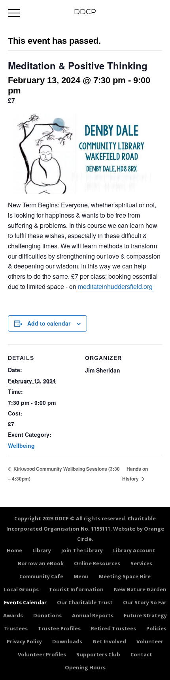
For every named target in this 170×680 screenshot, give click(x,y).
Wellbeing (21, 445)
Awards (13, 615)
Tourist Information (76, 589)
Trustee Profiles (59, 628)
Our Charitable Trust (85, 602)
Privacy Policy (24, 641)
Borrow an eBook (41, 563)
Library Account (134, 550)
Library (41, 550)
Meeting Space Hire (125, 576)
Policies (156, 628)
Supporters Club (98, 654)
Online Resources (97, 563)
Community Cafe (41, 576)
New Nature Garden (140, 589)
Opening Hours (85, 667)
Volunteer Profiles (42, 654)
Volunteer (149, 641)
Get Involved (109, 641)
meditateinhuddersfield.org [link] (115, 286)
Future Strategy (145, 615)
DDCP (85, 11)
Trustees (16, 628)
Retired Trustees (113, 628)
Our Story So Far (144, 602)
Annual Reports (92, 615)
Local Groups (21, 589)
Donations (47, 615)
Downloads (67, 641)
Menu (81, 576)
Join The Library (82, 550)
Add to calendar (48, 323)
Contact (141, 654)
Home (14, 550)
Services (141, 563)
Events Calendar (25, 602)
